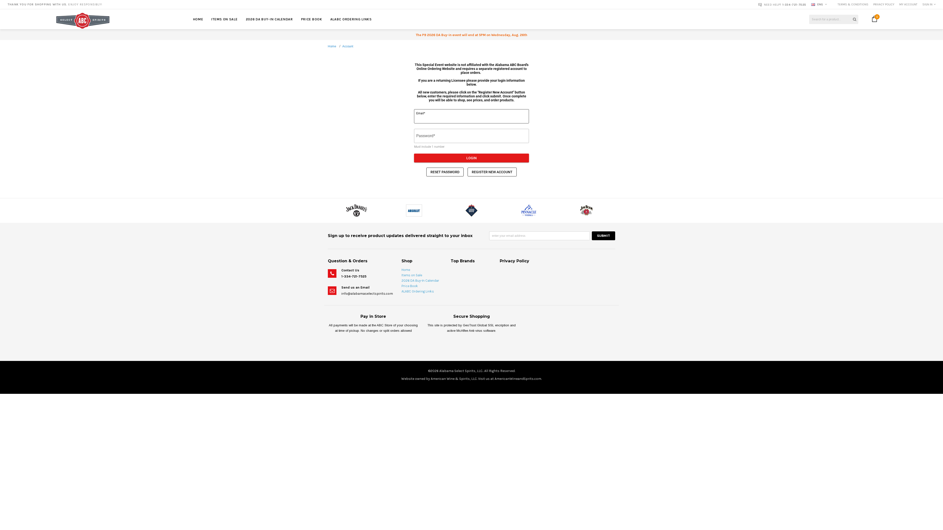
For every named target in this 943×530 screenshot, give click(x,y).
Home (332, 46)
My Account (908, 4)
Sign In (927, 4)
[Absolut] (414, 210)
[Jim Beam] (586, 210)
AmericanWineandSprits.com (518, 379)
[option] (169, 4)
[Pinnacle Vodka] (529, 210)
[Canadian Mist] (471, 210)
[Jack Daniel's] (356, 210)
